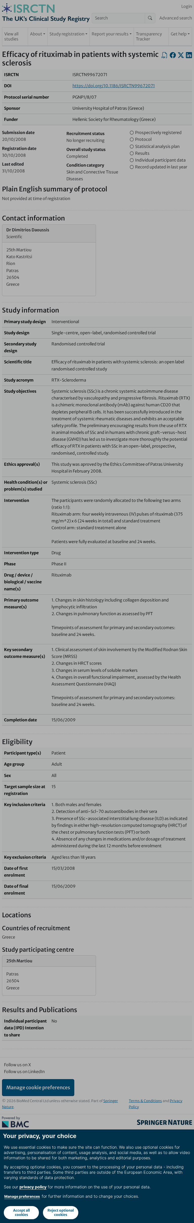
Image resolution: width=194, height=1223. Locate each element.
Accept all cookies (21, 1212)
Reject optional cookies (60, 1212)
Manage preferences (22, 1196)
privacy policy (32, 1186)
